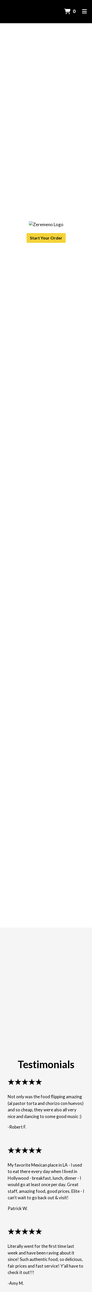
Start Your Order (46, 237)
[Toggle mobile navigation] (84, 11)
